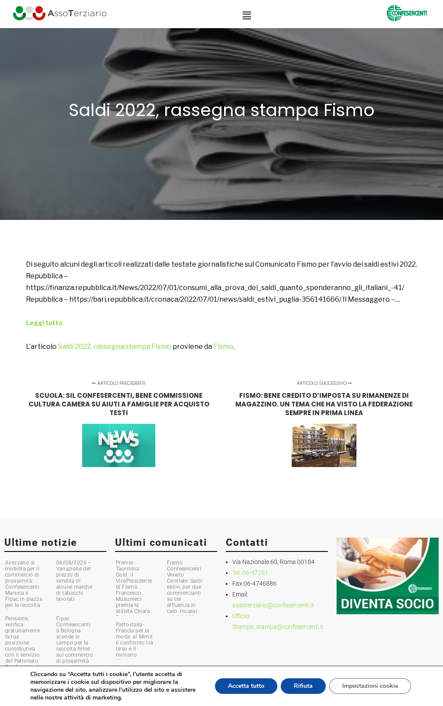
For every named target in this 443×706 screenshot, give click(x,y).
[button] (246, 16)
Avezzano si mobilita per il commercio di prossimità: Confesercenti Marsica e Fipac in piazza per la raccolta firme (23, 587)
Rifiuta (303, 686)
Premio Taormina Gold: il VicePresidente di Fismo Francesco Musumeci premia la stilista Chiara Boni (134, 590)
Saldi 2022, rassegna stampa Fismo (114, 346)
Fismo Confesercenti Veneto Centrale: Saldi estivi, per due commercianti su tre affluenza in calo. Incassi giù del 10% (184, 590)
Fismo (223, 346)
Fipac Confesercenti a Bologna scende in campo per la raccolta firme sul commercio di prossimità (74, 640)
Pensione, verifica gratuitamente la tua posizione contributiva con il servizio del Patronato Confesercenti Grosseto (22, 646)
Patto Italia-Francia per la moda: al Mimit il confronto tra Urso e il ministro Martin (134, 643)
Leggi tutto (44, 322)
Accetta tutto (246, 686)
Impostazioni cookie (370, 686)
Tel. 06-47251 (250, 572)
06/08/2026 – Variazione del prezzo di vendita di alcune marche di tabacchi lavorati (74, 581)
